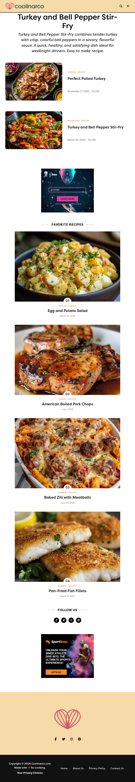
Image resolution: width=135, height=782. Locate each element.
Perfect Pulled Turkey (87, 78)
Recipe (82, 72)
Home (64, 768)
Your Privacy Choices (30, 772)
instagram (71, 620)
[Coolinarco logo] (24, 6)
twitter (63, 620)
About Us (78, 768)
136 (97, 91)
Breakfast (74, 121)
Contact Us (117, 768)
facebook (56, 620)
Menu (127, 6)
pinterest (78, 620)
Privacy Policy (97, 768)
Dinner (72, 72)
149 (93, 140)
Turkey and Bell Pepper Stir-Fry (96, 127)
